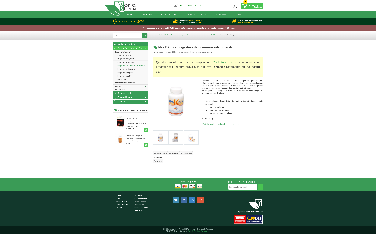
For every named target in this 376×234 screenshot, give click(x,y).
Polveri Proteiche (124, 79)
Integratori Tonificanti (125, 55)
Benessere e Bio (125, 93)
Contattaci (222, 14)
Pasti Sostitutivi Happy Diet (125, 83)
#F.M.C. (159, 161)
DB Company (139, 195)
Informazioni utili (140, 198)
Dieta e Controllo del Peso (130, 48)
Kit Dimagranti (120, 90)
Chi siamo (147, 14)
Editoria (121, 101)
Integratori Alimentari (123, 52)
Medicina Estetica (126, 44)
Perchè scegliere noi (196, 14)
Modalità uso (207, 124)
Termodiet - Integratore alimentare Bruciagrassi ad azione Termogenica (136, 138)
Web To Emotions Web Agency (199, 231)
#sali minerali (187, 153)
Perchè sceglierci (141, 207)
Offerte (119, 207)
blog (239, 14)
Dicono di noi (139, 204)
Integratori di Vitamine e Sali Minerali (131, 66)
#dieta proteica (161, 153)
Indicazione (219, 124)
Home (130, 14)
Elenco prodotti (140, 201)
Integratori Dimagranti (126, 59)
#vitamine (174, 153)
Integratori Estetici (124, 76)
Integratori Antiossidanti (126, 69)
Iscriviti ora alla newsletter (190, 5)
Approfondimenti (232, 124)
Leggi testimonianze (245, 22)
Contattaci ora (222, 62)
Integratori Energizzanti (126, 73)
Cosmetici (118, 86)
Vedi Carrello (255, 5)
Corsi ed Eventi (125, 97)
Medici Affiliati (168, 14)
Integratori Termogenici (126, 62)
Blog (118, 198)
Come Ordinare (122, 204)
